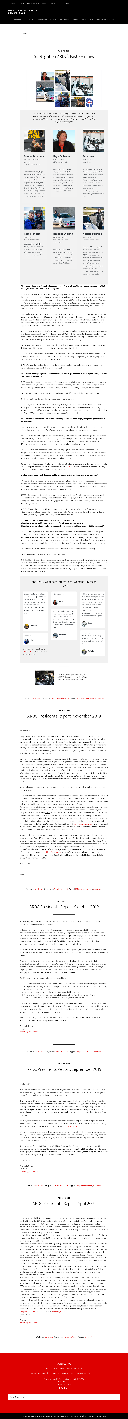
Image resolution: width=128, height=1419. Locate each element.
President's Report (61, 889)
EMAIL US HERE (28, 651)
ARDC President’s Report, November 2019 (64, 716)
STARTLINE (70, 466)
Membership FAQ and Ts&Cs (54, 1416)
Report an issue (89, 1416)
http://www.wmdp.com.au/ (82, 824)
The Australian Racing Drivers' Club (23, 12)
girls (78, 698)
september (97, 889)
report (89, 889)
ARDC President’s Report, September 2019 (64, 1069)
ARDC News (56, 698)
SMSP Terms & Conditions (74, 1416)
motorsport (85, 698)
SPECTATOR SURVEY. (73, 1126)
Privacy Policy (101, 1416)
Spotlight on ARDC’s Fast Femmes (64, 56)
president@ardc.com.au (52, 852)
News (67, 698)
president (94, 698)
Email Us (64, 1388)
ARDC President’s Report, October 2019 (64, 907)
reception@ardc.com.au (29, 1311)
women (101, 698)
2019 (77, 889)
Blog (63, 698)
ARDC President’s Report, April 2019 (64, 1203)
